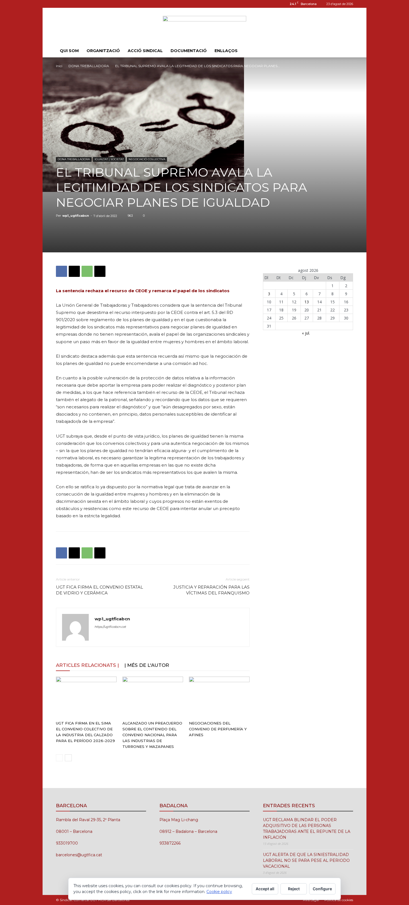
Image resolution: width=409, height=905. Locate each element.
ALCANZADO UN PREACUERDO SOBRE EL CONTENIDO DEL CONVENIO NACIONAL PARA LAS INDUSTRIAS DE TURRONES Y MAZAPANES (152, 735)
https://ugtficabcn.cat (110, 627)
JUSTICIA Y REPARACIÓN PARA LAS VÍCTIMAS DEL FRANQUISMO (211, 590)
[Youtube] (78, 4)
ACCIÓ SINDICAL (145, 50)
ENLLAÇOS (226, 50)
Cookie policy (219, 891)
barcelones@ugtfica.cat (79, 854)
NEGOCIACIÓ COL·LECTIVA (147, 159)
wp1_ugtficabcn (75, 216)
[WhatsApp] (87, 271)
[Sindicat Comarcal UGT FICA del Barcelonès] (204, 26)
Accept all (265, 888)
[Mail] (69, 4)
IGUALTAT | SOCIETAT (109, 159)
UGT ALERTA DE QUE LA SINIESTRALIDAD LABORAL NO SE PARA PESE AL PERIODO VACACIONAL (306, 860)
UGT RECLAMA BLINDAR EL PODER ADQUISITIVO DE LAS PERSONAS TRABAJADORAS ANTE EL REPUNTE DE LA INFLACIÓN (306, 828)
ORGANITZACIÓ (103, 50)
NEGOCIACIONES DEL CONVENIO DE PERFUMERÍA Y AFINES (218, 729)
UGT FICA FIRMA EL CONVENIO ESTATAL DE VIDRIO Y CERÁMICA (99, 590)
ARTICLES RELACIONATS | (87, 665)
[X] (74, 271)
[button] (346, 51)
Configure (322, 888)
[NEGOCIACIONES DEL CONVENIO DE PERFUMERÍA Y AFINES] (219, 697)
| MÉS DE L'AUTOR (146, 665)
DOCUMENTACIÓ (189, 50)
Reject (294, 888)
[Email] (99, 271)
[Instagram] (60, 4)
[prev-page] (59, 757)
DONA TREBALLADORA (88, 66)
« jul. (306, 333)
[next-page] (68, 757)
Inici (59, 66)
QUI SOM (69, 50)
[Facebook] (61, 271)
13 (306, 301)
